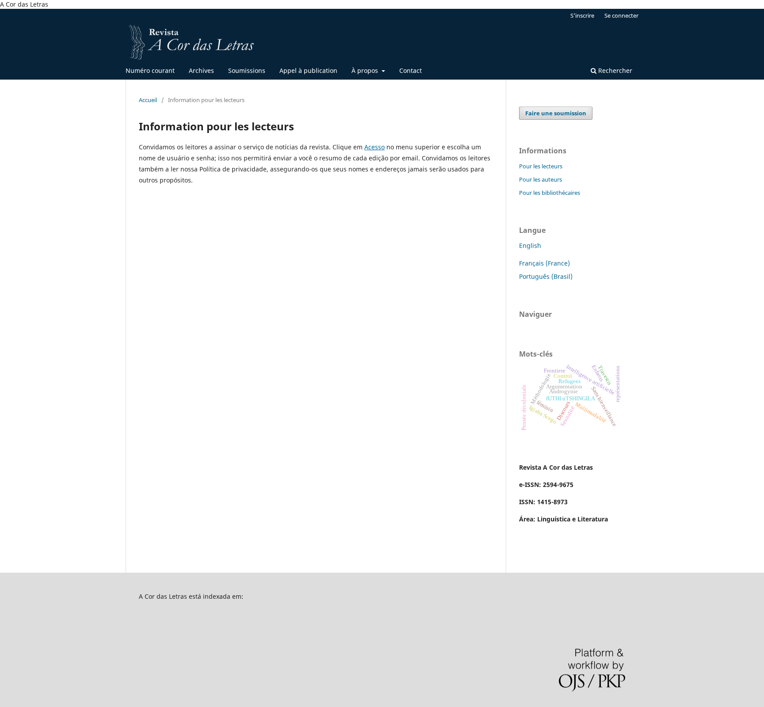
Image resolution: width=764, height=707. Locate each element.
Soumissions (246, 70)
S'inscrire (582, 15)
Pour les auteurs (540, 179)
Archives (201, 70)
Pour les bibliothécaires (549, 193)
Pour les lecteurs (540, 166)
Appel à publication (308, 70)
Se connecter (621, 15)
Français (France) (544, 263)
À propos (365, 70)
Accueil (148, 100)
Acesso (374, 147)
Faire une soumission (555, 113)
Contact (410, 70)
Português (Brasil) (546, 276)
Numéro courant (150, 70)
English (530, 245)
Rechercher (614, 70)
